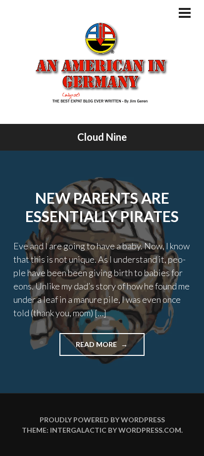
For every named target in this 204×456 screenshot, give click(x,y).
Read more (110, 348)
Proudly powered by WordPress (102, 419)
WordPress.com (149, 430)
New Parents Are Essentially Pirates (102, 207)
